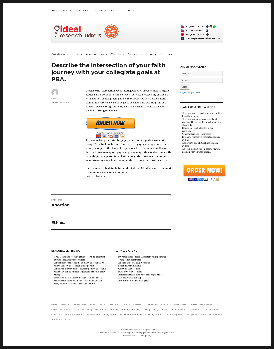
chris (53, 98)
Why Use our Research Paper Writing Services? (141, 314)
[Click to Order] (128, 127)
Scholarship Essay (175, 314)
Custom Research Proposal (174, 305)
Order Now (83, 10)
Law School (195, 309)
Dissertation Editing (83, 309)
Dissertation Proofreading (107, 309)
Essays (149, 54)
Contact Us (131, 10)
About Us (67, 10)
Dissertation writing (131, 309)
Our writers (100, 10)
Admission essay (95, 54)
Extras (114, 10)
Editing (146, 309)
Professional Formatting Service (102, 314)
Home (54, 10)
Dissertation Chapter (61, 309)
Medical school (211, 309)
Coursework (135, 54)
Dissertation (58, 54)
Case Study (117, 54)
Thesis (75, 54)
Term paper (167, 54)
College (126, 305)
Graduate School (179, 309)
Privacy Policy (215, 314)
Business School (97, 305)
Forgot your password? (191, 92)
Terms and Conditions (61, 319)
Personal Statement (74, 314)
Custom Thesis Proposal (201, 305)
